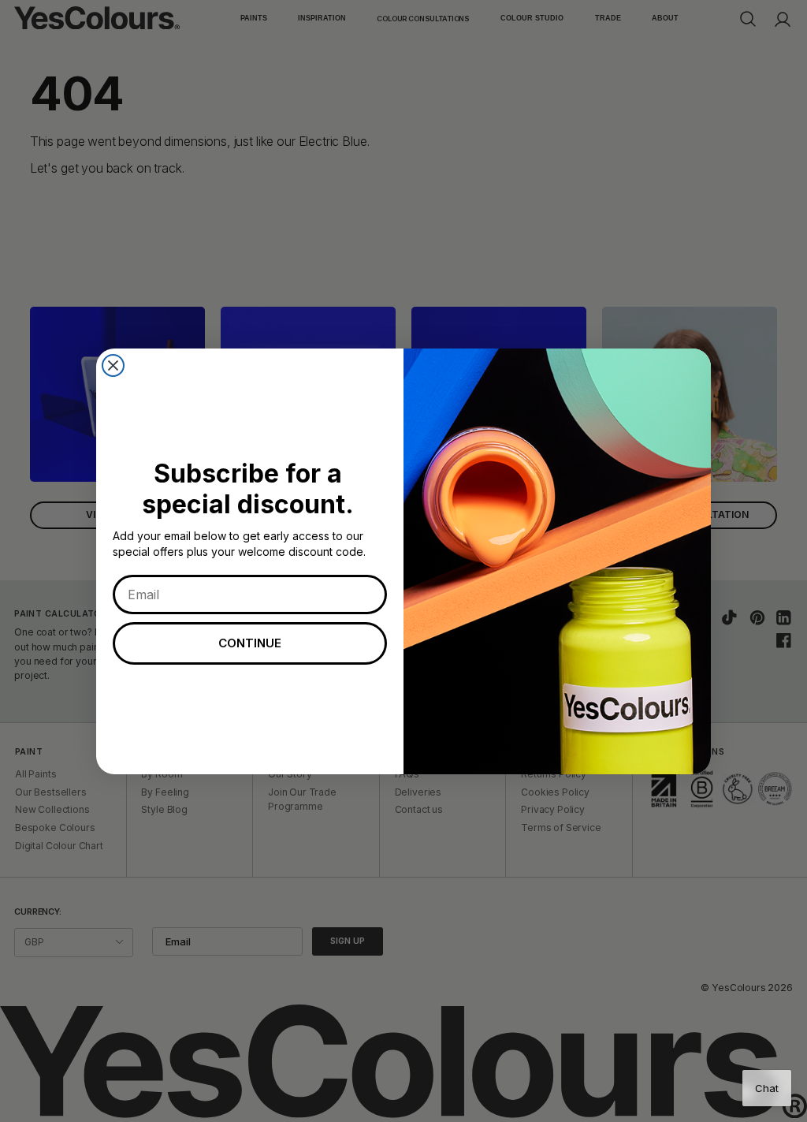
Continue (249, 643)
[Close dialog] (113, 365)
